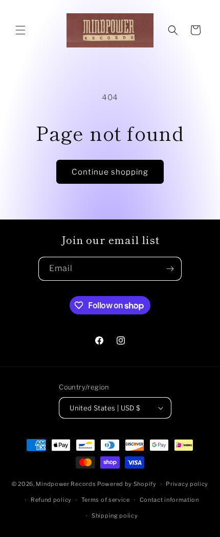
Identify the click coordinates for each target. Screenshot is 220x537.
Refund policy (51, 499)
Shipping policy (115, 515)
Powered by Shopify (127, 483)
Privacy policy (187, 483)
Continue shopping (110, 172)
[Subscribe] (170, 269)
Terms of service (105, 499)
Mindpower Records (66, 483)
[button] (20, 30)
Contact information (169, 499)
